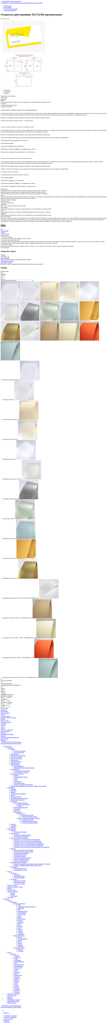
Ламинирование (15, 764)
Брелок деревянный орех (21, 861)
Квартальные (18, 812)
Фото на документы (16, 758)
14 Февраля (17, 960)
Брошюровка (14, 760)
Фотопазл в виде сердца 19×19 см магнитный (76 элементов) (31, 847)
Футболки (14, 902)
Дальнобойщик (22, 913)
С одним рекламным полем (29, 816)
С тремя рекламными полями (29, 822)
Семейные (21, 934)
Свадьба (20, 931)
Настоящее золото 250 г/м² (10, 578)
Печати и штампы (6, 722)
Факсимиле (14, 896)
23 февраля (17, 957)
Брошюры (14, 825)
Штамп (13, 894)
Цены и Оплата (5, 731)
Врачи (19, 916)
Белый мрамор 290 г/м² (9, 459)
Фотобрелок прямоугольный (22, 858)
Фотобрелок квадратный (21, 853)
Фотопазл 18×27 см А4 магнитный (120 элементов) (29, 844)
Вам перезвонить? (16, 1)
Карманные (17, 809)
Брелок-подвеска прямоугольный (23, 851)
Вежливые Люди (22, 911)
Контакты (3, 733)
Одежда (3, 714)
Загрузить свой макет (10, 10)
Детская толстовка (19, 883)
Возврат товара (11, 1003)
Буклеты (13, 824)
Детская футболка (19, 877)
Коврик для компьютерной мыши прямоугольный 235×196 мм (32, 864)
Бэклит (16, 778)
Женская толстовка (19, 882)
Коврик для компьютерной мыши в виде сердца (28, 865)
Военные (20, 926)
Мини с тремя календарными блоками (29, 818)
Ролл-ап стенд (5, 720)
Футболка (13, 873)
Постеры (16, 810)
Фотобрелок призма (20, 856)
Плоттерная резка (19, 783)
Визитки (13, 789)
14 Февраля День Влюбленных (26, 906)
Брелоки (13, 848)
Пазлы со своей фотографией (19, 838)
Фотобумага (17, 781)
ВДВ (19, 909)
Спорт (19, 928)
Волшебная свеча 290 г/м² (10, 439)
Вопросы (3, 736)
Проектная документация (18, 755)
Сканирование (15, 769)
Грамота (13, 827)
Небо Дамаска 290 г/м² (9, 538)
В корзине (10, 694)
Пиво (19, 925)
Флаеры (13, 792)
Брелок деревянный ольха (21, 859)
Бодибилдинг (21, 919)
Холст (16, 780)
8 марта (20, 937)
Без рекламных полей (27, 815)
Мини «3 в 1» (21, 813)
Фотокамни (14, 867)
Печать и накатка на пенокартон (23, 784)
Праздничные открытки (11, 9)
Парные (20, 923)
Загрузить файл (5, 258)
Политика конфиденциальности (10, 737)
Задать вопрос (38, 3)
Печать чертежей (19, 752)
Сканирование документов (22, 771)
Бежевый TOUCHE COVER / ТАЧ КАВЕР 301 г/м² (17, 618)
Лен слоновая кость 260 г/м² (11, 419)
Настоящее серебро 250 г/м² (11, 499)
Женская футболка (19, 876)
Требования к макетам (7, 261)
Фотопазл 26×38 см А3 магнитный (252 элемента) (28, 845)
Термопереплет (15, 763)
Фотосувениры (5, 713)
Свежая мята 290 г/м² (9, 518)
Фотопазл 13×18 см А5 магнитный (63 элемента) (28, 842)
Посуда (3, 728)
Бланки (13, 795)
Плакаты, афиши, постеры (8, 717)
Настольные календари (21, 803)
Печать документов (19, 751)
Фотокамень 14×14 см (20, 870)
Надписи (20, 920)
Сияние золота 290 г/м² (9, 558)
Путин (16, 984)
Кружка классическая (20, 832)
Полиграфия (7, 7)
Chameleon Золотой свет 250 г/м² (12, 479)
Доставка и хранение (7, 729)
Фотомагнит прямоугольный (22, 835)
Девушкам (17, 972)
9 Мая (19, 905)
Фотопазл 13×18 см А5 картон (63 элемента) (27, 839)
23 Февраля (21, 908)
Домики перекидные (24, 804)
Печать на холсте (5, 716)
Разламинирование (16, 757)
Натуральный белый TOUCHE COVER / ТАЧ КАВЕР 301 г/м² (21, 598)
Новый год (17, 978)
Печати (13, 893)
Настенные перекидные (21, 807)
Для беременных (22, 938)
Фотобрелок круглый (20, 854)
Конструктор (7, 6)
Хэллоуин (20, 932)
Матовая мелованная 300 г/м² (11, 380)
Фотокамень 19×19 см (20, 868)
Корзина (6, 1013)
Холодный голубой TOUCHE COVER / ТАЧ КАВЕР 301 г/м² (20, 677)
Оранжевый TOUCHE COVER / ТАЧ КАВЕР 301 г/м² (18, 657)
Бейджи (3, 719)
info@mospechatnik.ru (28, 3)
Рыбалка (20, 929)
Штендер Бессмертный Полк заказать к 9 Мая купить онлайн (28, 786)
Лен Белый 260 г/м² (8, 399)
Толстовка (14, 879)
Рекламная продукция (17, 774)
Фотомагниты (15, 833)
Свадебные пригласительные (19, 798)
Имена (19, 917)
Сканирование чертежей (21, 772)
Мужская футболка (19, 903)
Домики (20, 806)
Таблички (3, 723)
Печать (13, 749)
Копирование (15, 754)
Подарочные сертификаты (18, 793)
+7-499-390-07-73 (6, 1)
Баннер (16, 775)
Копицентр (4, 710)
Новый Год (21, 922)
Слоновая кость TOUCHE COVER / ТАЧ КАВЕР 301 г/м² (19, 637)
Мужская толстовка (19, 880)
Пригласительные (16, 796)
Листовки (13, 790)
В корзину (3, 694)
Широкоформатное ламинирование (24, 767)
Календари (14, 801)
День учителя (21, 914)
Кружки (13, 830)
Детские (16, 969)
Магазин (3, 740)
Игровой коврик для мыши (18, 862)
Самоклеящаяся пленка (21, 777)
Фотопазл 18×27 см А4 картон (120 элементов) (27, 841)
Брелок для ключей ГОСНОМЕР (23, 850)
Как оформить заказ (13, 1001)
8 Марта (16, 955)
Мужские (17, 977)
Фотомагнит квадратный (21, 836)
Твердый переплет (16, 761)
